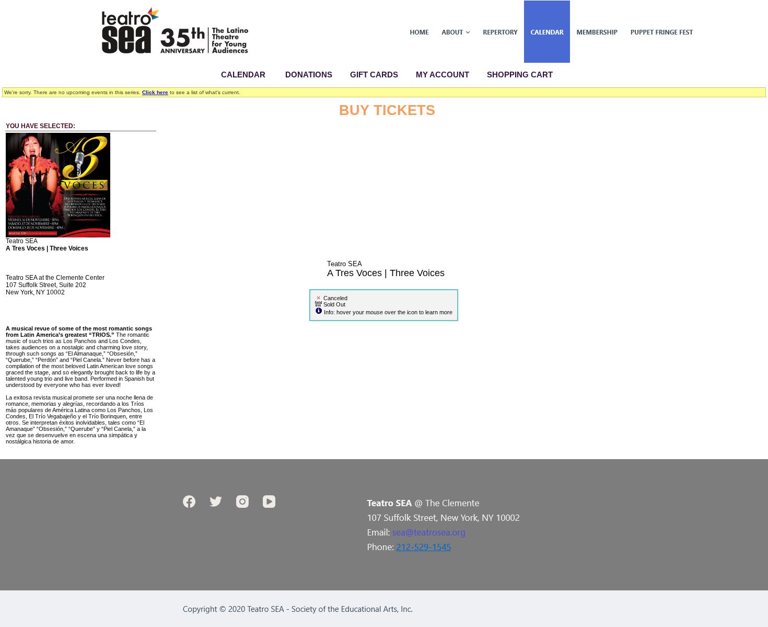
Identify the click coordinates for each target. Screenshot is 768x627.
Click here (155, 92)
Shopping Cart (520, 74)
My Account (441, 74)
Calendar (243, 74)
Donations (308, 74)
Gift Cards (374, 74)
